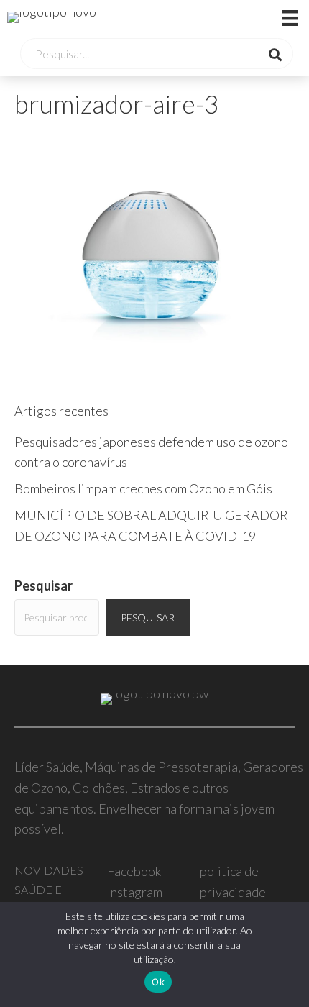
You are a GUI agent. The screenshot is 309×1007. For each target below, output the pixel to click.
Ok (158, 982)
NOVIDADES (48, 870)
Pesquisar (43, 585)
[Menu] (272, 17)
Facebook (134, 871)
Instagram (134, 892)
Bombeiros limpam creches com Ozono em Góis (143, 488)
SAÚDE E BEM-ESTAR (46, 899)
